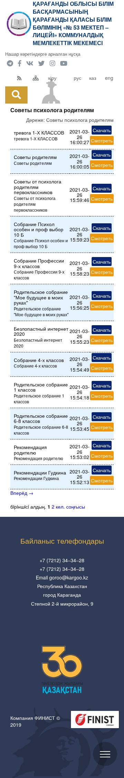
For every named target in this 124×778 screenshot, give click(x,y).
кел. (60, 506)
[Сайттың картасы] (38, 77)
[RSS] (23, 77)
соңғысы (75, 506)
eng (109, 77)
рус (77, 77)
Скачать (102, 130)
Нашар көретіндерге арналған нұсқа (42, 54)
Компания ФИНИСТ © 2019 (35, 721)
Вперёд (21, 492)
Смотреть (102, 140)
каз (92, 77)
